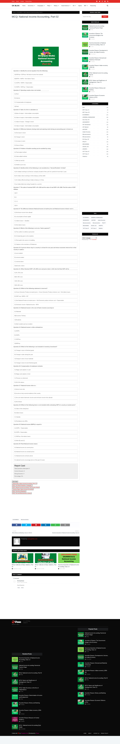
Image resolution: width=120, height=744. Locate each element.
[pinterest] (105, 1)
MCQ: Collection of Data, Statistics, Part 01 (45, 565)
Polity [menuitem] (48, 5)
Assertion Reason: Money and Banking (97, 89)
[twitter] (100, 1)
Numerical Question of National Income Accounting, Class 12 (68, 565)
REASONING (95, 144)
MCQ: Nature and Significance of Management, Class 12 (98, 81)
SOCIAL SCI (95, 146)
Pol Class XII (95, 139)
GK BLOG (16, 6)
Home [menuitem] (23, 5)
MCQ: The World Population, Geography (22, 485)
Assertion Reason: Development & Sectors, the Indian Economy (98, 51)
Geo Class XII (95, 119)
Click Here (14, 481)
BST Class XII (95, 112)
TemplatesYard (24, 733)
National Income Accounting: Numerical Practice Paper (96, 27)
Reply (19, 587)
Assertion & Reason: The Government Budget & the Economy (96, 35)
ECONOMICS (20, 12)
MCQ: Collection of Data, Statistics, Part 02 (22, 565)
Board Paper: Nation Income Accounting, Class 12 (25, 483)
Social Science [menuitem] (65, 5)
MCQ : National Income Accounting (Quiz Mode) (30, 726)
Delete (22, 587)
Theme (37, 733)
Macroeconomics (25, 519)
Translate (94, 239)
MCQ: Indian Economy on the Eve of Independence (29, 688)
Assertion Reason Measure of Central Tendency (29, 718)
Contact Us (96, 733)
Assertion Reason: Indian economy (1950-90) (98, 66)
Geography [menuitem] (40, 5)
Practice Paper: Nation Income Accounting (22, 489)
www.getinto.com (32, 539)
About (17, 1)
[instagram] (102, 1)
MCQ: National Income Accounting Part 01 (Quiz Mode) (25, 487)
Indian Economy (95, 132)
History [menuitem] (55, 5)
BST (95, 107)
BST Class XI (95, 110)
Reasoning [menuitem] (93, 5)
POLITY (95, 141)
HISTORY (95, 129)
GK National (95, 127)
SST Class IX (95, 151)
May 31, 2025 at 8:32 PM (22, 582)
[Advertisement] (46, 34)
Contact (22, 1)
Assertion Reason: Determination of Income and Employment (30, 696)
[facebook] (97, 1)
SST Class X (95, 154)
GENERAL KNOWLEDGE (95, 117)
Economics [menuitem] (31, 5)
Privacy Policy (28, 1)
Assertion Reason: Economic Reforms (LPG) (97, 96)
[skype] (107, 1)
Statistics (95, 156)
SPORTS (95, 149)
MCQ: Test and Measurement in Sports (21, 493)
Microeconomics (95, 136)
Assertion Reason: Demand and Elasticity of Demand (97, 58)
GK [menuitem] (73, 5)
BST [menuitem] (85, 5)
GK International (95, 124)
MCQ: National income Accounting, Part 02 (98, 73)
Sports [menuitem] (80, 5)
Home (13, 1)
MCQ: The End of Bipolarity (19, 491)
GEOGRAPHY (95, 122)
